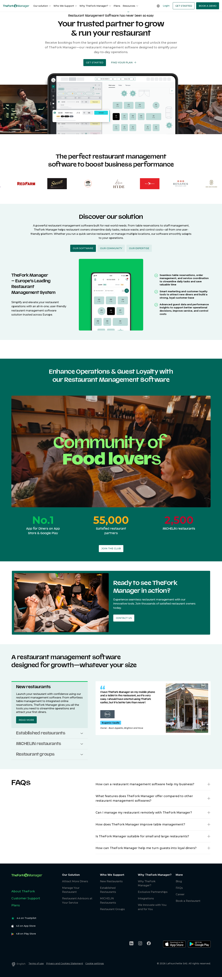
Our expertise (139, 248)
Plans (117, 5)
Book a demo (207, 5)
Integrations (146, 898)
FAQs (179, 887)
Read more (26, 719)
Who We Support (63, 5)
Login (166, 5)
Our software (83, 248)
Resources (129, 5)
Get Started (183, 5)
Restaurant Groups (112, 909)
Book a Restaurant (188, 900)
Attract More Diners (75, 881)
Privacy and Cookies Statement (64, 963)
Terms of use (36, 963)
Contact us (124, 618)
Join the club (111, 548)
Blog (179, 881)
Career (180, 894)
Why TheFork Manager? (93, 5)
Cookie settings (94, 963)
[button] (94, 62)
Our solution (40, 5)
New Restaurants (111, 881)
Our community (111, 248)
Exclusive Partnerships (153, 891)
